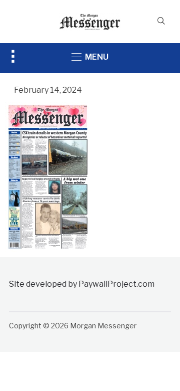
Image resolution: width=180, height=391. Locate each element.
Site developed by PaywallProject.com (81, 284)
